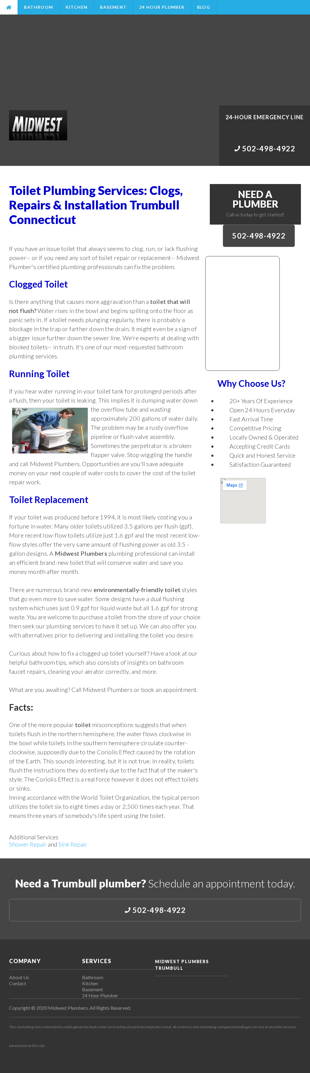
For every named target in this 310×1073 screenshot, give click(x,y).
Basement (113, 7)
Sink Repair (72, 844)
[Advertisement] (155, 60)
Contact (17, 983)
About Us (19, 977)
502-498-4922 (258, 235)
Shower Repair (28, 844)
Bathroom (38, 7)
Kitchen (77, 7)
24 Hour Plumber (162, 7)
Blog (203, 7)
